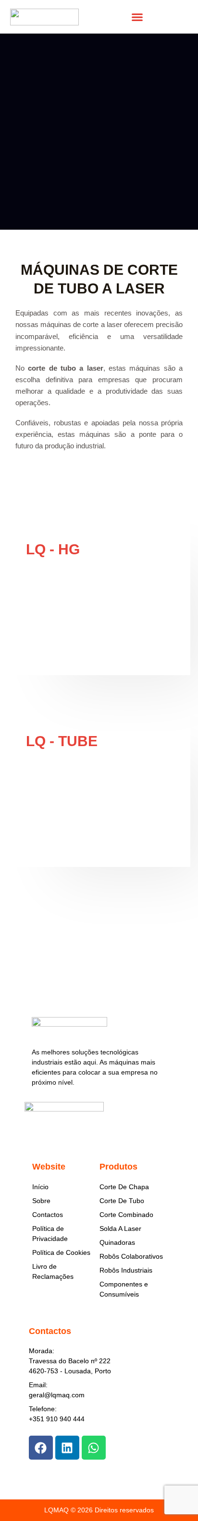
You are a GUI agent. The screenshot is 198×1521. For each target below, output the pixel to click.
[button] (137, 17)
